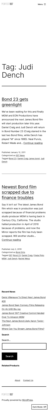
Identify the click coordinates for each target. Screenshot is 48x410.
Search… (6, 340)
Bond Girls (20, 252)
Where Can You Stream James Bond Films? (23, 329)
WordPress (27, 400)
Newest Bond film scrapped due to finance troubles (19, 192)
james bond (34, 158)
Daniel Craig (22, 158)
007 (10, 255)
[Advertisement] (24, 34)
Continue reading (33, 143)
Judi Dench (12, 258)
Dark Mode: (38, 407)
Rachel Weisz (24, 258)
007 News (20, 155)
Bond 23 (12, 158)
